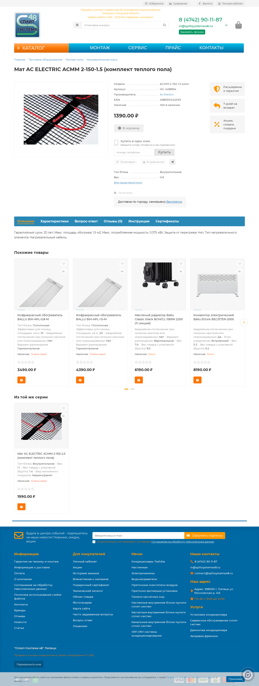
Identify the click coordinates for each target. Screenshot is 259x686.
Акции (77, 567)
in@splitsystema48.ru (196, 26)
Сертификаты (167, 221)
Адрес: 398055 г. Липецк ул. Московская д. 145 (214, 590)
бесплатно (174, 202)
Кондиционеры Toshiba (148, 561)
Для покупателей (89, 554)
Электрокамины (143, 573)
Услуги (196, 607)
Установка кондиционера (208, 614)
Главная (19, 59)
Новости (20, 622)
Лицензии (80, 626)
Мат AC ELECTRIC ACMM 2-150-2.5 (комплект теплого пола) (41, 456)
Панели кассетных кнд (148, 596)
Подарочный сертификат (91, 585)
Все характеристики (128, 182)
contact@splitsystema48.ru (214, 573)
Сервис (137, 47)
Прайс (173, 47)
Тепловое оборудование (45, 59)
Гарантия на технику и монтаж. (36, 561)
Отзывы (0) (113, 221)
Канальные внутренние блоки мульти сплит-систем (159, 623)
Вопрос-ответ (86, 221)
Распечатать (126, 192)
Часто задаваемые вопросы (93, 614)
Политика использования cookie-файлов (38, 596)
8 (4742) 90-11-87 (200, 19)
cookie (25, 681)
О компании (23, 579)
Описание (25, 221)
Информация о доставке (32, 567)
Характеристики (54, 221)
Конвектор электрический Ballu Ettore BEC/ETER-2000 (213, 317)
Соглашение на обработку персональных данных (33, 586)
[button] (15, 322)
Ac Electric (167, 94)
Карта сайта (81, 608)
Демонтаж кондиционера (208, 630)
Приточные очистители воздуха (155, 585)
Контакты (211, 47)
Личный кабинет (85, 561)
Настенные (140, 567)
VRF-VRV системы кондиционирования (147, 633)
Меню (137, 554)
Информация (26, 554)
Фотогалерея (82, 602)
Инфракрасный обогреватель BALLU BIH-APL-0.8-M (40, 317)
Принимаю (235, 679)
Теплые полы (74, 59)
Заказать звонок (192, 32)
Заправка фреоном (204, 636)
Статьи (19, 627)
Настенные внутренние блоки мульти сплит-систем (159, 604)
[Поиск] (164, 25)
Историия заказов (86, 573)
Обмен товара (83, 596)
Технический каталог (88, 590)
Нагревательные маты (102, 59)
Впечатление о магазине (90, 579)
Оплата (19, 573)
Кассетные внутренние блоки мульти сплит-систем (159, 614)
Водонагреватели (144, 579)
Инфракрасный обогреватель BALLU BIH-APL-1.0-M (98, 317)
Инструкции (139, 221)
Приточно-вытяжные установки (154, 590)
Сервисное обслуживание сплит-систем (214, 622)
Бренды (19, 610)
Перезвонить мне (29, 664)
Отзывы (19, 616)
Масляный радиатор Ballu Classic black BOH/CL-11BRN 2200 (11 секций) (159, 319)
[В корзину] (21, 380)
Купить (164, 152)
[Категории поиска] (77, 25)
